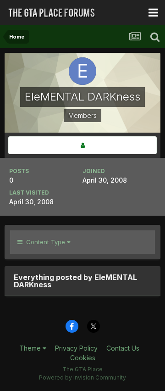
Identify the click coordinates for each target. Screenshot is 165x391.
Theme (31, 348)
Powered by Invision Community (82, 377)
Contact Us (122, 348)
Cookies (82, 358)
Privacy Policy (76, 348)
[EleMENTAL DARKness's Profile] (82, 145)
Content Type (44, 242)
